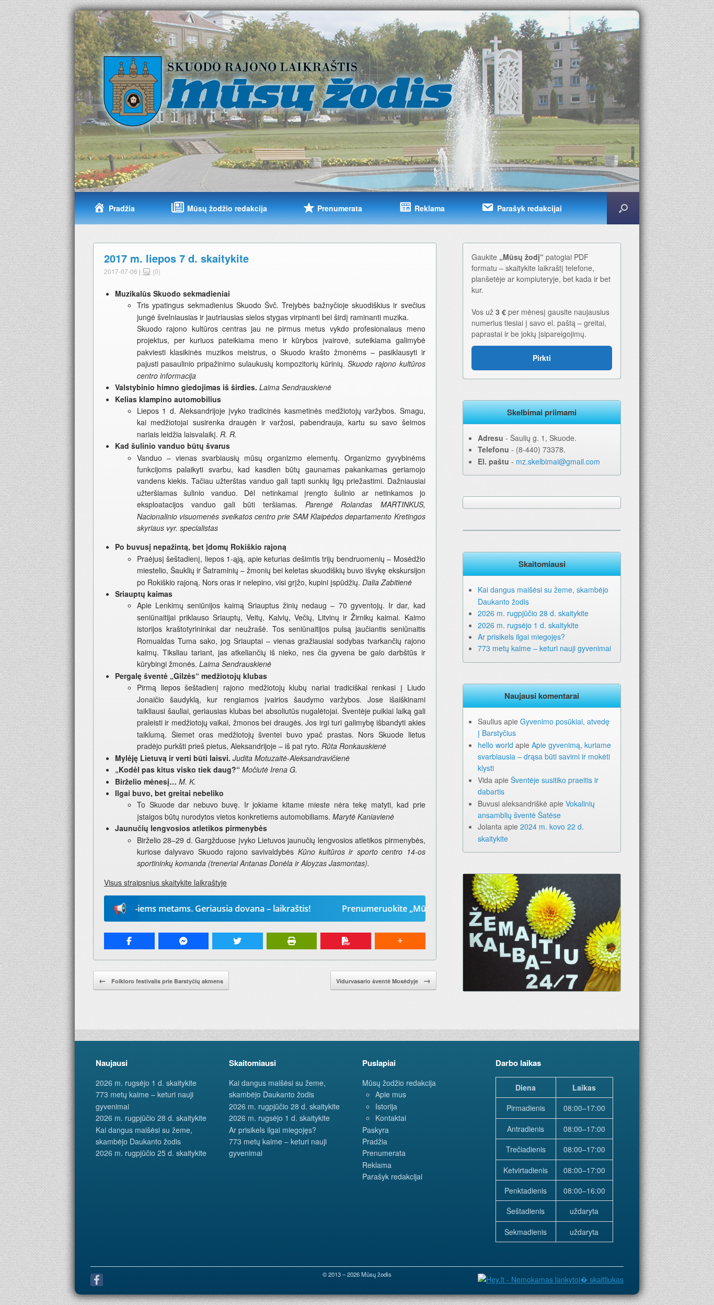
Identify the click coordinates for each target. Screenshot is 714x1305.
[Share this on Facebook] (129, 941)
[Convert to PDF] (345, 941)
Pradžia (374, 1141)
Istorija (386, 1106)
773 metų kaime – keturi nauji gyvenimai (544, 648)
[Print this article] (292, 941)
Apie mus (390, 1094)
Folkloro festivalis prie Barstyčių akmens (161, 980)
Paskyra (375, 1130)
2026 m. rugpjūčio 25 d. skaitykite (151, 1153)
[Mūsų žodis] (279, 90)
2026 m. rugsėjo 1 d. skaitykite (528, 625)
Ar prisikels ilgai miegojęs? (521, 636)
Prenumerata (384, 1153)
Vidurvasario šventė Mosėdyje (383, 980)
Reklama (376, 1165)
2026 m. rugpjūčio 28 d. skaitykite (533, 613)
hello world (495, 745)
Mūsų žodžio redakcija (399, 1082)
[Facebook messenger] (183, 941)
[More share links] (400, 941)
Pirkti (542, 358)
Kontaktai (390, 1118)
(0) (155, 271)
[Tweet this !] (237, 941)
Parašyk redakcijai (392, 1176)
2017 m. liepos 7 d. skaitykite (176, 258)
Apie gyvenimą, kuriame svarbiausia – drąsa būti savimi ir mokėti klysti (544, 757)
